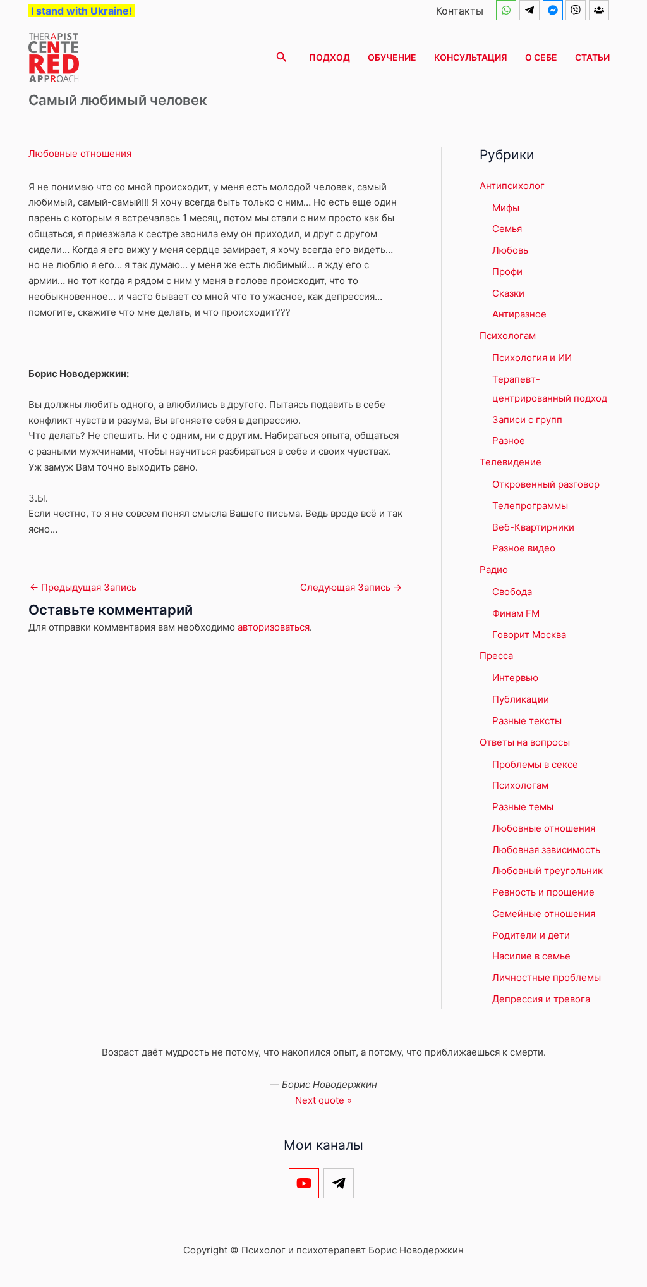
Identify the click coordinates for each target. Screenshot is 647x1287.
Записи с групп (527, 420)
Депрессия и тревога (541, 999)
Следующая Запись (351, 587)
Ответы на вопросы (525, 742)
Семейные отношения (543, 914)
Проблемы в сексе (535, 764)
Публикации (520, 699)
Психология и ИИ (532, 358)
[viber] (577, 10)
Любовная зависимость (546, 850)
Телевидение (510, 462)
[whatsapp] (507, 10)
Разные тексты (527, 721)
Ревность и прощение (543, 892)
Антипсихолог (512, 186)
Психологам (508, 335)
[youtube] (306, 1183)
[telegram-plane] (531, 10)
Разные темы (522, 807)
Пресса (496, 656)
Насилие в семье (531, 956)
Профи (507, 272)
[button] (281, 57)
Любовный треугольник (547, 871)
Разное (508, 440)
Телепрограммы (530, 506)
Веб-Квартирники (533, 527)
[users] (600, 10)
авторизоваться (274, 627)
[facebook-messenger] (554, 10)
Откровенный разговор (546, 484)
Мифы (505, 208)
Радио (494, 569)
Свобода (512, 592)
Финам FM (516, 613)
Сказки (508, 293)
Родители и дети (531, 935)
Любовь (510, 250)
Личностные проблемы (546, 977)
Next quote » (323, 1100)
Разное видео (523, 548)
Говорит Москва (529, 635)
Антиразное (519, 314)
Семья (507, 229)
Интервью (515, 678)
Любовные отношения (79, 153)
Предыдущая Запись (83, 587)
